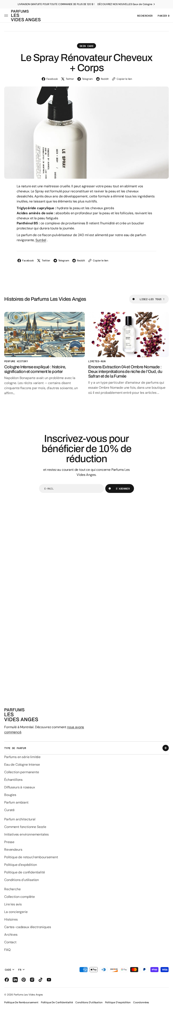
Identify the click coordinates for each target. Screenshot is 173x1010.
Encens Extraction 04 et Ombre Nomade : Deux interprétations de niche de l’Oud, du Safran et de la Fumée (125, 371)
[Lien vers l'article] (44, 334)
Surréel (40, 240)
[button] (6, 15)
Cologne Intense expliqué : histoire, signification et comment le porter (35, 369)
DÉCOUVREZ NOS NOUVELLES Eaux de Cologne (124, 4)
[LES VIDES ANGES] (26, 15)
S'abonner (123, 488)
